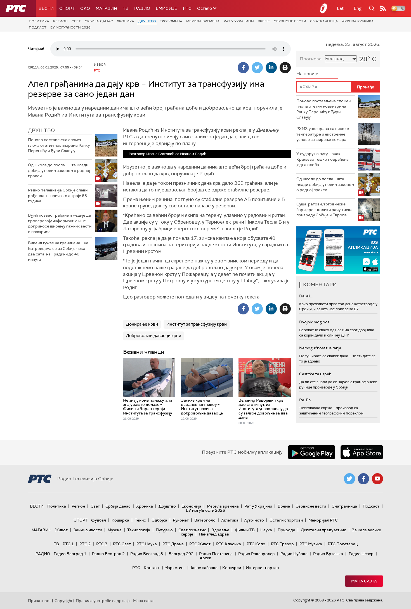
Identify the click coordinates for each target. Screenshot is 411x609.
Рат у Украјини (239, 21)
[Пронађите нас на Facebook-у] (363, 478)
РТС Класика (228, 543)
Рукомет (181, 520)
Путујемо (164, 529)
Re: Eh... (306, 399)
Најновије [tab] (307, 74)
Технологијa (138, 529)
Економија (171, 21)
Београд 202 (181, 553)
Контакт (152, 567)
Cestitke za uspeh (315, 373)
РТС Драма (173, 543)
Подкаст (37, 27)
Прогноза (311, 59)
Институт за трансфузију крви (196, 324)
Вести (46, 8)
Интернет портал (262, 567)
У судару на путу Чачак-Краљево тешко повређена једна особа (322, 159)
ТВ (126, 8)
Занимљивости (87, 529)
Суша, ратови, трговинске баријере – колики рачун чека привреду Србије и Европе (324, 209)
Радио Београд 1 (70, 553)
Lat (340, 8)
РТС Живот (200, 543)
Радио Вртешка (328, 553)
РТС (187, 8)
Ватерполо (205, 520)
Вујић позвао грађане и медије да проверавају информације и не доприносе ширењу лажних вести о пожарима (59, 223)
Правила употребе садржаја (103, 600)
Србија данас (99, 21)
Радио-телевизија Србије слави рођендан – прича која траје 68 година (58, 195)
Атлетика (229, 520)
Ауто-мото (254, 520)
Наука (266, 529)
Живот (61, 529)
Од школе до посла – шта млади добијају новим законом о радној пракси (59, 170)
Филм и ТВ (245, 529)
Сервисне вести (290, 21)
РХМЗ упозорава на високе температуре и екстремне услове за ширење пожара (322, 134)
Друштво (147, 21)
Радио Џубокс (294, 553)
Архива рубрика (358, 21)
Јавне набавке (204, 567)
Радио (142, 8)
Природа (286, 529)
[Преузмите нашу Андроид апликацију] (311, 452)
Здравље (220, 529)
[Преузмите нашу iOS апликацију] (362, 452)
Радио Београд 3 (146, 553)
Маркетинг (174, 567)
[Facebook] (243, 67)
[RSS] (383, 8)
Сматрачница (324, 21)
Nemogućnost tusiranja (320, 347)
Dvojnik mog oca (314, 321)
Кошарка (120, 520)
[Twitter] (257, 67)
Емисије (166, 8)
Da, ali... (306, 295)
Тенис (140, 520)
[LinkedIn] (271, 67)
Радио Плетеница (216, 553)
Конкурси (231, 567)
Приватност (39, 600)
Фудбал (98, 520)
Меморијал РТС (323, 520)
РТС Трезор (282, 543)
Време (264, 21)
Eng (358, 8)
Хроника (125, 21)
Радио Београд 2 (108, 553)
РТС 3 (101, 543)
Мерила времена (203, 21)
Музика (115, 529)
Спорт (67, 8)
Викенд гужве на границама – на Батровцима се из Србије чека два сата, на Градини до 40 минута (58, 251)
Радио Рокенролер (256, 553)
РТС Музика (310, 543)
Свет (76, 21)
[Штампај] (285, 67)
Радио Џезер (361, 553)
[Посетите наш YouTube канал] (377, 478)
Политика (39, 21)
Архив (205, 557)
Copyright (63, 600)
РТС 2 (85, 543)
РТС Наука (146, 543)
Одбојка (159, 520)
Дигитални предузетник (323, 529)
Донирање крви (142, 324)
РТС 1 (68, 543)
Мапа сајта (364, 581)
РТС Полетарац (343, 543)
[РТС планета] (324, 8)
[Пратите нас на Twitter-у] (349, 478)
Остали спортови (286, 520)
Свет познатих (192, 529)
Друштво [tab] (41, 130)
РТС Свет (122, 543)
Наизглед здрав (214, 534)
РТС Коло (256, 543)
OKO (85, 8)
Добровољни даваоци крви (153, 335)
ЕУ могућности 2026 (70, 27)
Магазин (106, 8)
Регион (60, 21)
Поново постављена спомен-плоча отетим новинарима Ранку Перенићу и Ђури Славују (59, 145)
